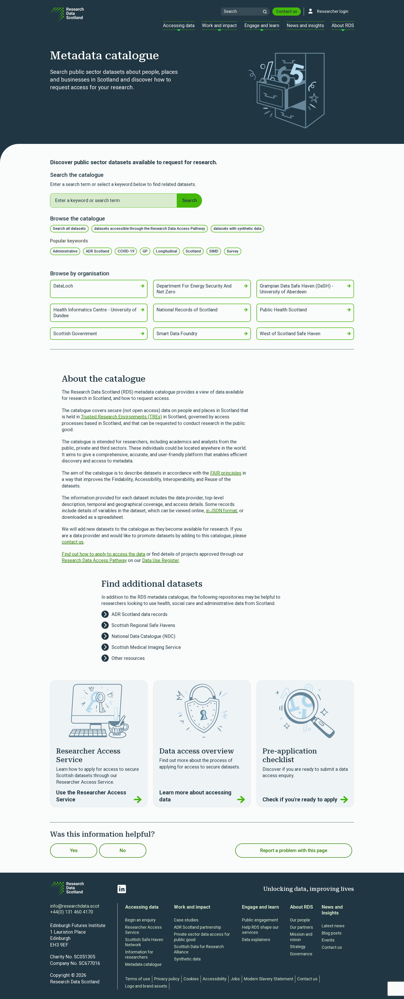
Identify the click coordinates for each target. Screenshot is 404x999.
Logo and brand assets (146, 986)
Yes (74, 850)
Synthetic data (187, 958)
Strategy (298, 946)
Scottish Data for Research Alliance (199, 949)
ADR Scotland (97, 251)
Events (328, 940)
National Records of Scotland (186, 310)
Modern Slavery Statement (268, 978)
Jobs (235, 978)
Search (189, 200)
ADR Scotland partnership (197, 927)
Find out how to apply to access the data (103, 554)
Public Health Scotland (283, 310)
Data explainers (256, 939)
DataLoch (63, 286)
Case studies (186, 919)
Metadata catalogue (143, 964)
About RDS (301, 907)
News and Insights (332, 910)
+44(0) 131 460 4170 (71, 912)
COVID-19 (126, 251)
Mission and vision (301, 937)
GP (145, 251)
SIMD (213, 251)
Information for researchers (139, 954)
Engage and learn (260, 907)
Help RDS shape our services (260, 930)
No (123, 850)
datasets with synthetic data (237, 228)
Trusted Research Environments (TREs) (121, 417)
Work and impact (192, 907)
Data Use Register (160, 560)
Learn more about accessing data (195, 796)
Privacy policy (167, 978)
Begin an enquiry (140, 919)
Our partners (301, 927)
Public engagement (260, 919)
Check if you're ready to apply (300, 799)
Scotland (193, 251)
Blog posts (332, 933)
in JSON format (221, 510)
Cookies (191, 978)
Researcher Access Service (143, 930)
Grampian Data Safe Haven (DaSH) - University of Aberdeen (296, 289)
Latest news (333, 925)
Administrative (65, 251)
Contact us (286, 11)
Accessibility (215, 978)
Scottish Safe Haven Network (144, 942)
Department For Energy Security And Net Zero (193, 289)
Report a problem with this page (293, 850)
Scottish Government (75, 333)
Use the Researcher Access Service (91, 796)
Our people (300, 919)
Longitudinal (166, 251)
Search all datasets (69, 228)
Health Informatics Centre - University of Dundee (95, 312)
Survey (232, 251)
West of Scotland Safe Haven (290, 333)
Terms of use (137, 978)
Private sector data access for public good (202, 937)
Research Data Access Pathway (94, 560)
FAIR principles (225, 473)
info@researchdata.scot (74, 906)
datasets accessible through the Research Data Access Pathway (149, 228)
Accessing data (142, 907)
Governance (301, 953)
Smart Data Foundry (176, 333)
